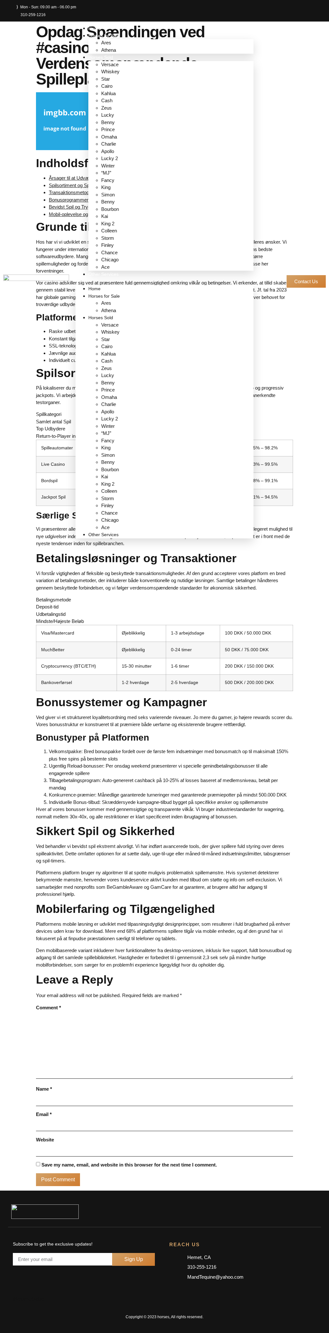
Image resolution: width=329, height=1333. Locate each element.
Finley (107, 245)
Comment (48, 1007)
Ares (106, 42)
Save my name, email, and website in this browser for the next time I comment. (129, 1164)
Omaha (109, 137)
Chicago (110, 259)
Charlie (108, 144)
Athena (108, 50)
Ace (105, 267)
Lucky (107, 115)
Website (45, 1139)
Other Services (103, 274)
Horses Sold (100, 57)
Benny (108, 122)
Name (44, 1089)
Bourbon (110, 209)
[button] (164, 281)
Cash (106, 100)
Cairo (106, 86)
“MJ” (106, 173)
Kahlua (108, 93)
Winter (108, 165)
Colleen (109, 230)
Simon (108, 194)
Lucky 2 (109, 158)
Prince (108, 129)
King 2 (107, 223)
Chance (110, 252)
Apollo (107, 151)
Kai (104, 216)
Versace (110, 64)
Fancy (107, 180)
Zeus (106, 108)
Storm (107, 238)
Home (94, 28)
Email (44, 1114)
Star (105, 79)
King (106, 187)
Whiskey (110, 71)
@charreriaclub (28, 1298)
